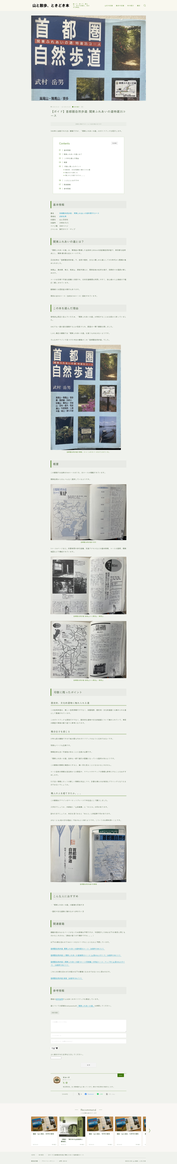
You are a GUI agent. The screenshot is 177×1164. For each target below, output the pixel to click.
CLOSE (114, 143)
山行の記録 (109, 6)
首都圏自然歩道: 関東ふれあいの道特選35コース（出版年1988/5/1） (78, 948)
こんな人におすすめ (71, 180)
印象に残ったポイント (72, 166)
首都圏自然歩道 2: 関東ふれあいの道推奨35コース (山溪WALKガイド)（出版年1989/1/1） (86, 955)
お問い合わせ (63, 1161)
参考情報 (67, 188)
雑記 (138, 6)
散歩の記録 (120, 6)
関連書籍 (67, 184)
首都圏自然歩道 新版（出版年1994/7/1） (67, 978)
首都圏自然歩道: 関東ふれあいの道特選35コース (79, 213)
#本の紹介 (55, 1012)
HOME (33, 1155)
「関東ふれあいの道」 (86, 1006)
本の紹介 (130, 6)
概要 (65, 162)
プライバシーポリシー (48, 1161)
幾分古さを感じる (71, 173)
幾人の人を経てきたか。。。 (75, 175)
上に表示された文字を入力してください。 (67, 1054)
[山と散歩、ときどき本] (50, 5)
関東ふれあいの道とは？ (73, 154)
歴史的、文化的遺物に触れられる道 (77, 170)
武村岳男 (62, 216)
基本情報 (67, 150)
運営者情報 (34, 1161)
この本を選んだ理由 (71, 158)
